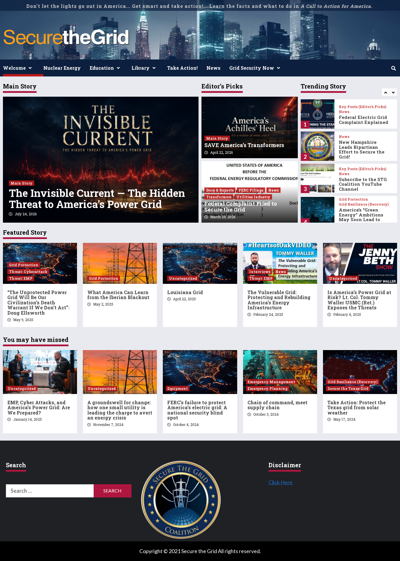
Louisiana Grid (185, 292)
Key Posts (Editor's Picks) (362, 106)
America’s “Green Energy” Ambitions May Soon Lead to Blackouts (361, 217)
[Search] (393, 68)
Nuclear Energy (62, 68)
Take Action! (182, 68)
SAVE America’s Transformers (244, 145)
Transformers (218, 197)
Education (102, 68)
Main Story (22, 183)
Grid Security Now (251, 68)
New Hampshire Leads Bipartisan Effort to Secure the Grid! (361, 149)
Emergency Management (271, 381)
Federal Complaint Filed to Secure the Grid (240, 206)
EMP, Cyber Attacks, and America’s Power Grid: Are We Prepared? (38, 407)
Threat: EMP (21, 278)
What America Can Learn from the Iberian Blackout (118, 295)
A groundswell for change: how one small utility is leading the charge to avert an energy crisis (119, 410)
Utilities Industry (253, 197)
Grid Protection (353, 199)
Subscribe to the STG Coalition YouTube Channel (363, 184)
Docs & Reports (220, 190)
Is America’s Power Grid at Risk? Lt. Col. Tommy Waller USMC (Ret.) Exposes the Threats (359, 300)
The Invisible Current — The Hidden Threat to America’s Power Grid (97, 198)
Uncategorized (183, 278)
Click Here (281, 482)
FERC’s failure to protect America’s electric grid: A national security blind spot (197, 410)
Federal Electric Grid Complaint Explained (363, 119)
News (213, 68)
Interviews (259, 271)
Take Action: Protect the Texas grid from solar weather (356, 407)
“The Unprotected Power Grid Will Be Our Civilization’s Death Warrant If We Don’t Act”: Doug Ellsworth (38, 302)
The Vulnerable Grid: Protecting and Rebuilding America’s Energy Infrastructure (278, 300)
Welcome (14, 68)
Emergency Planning (268, 388)
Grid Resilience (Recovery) (364, 204)
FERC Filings (251, 190)
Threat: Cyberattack (28, 271)
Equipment (177, 388)
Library (140, 68)
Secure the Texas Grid (348, 388)
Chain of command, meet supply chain (277, 405)
